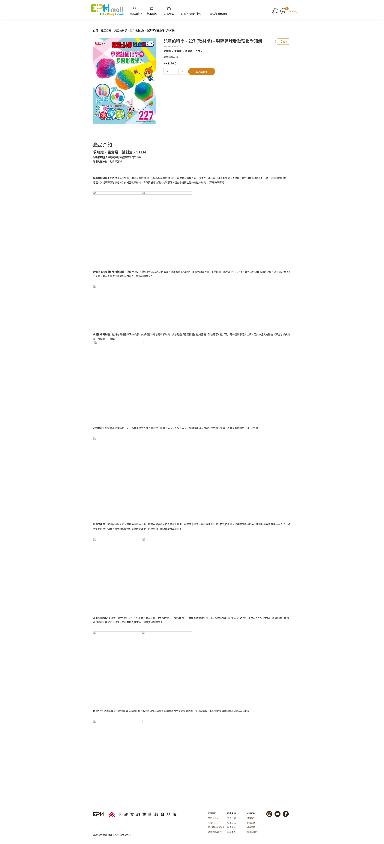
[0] (283, 11)
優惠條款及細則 (215, 831)
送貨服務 (231, 827)
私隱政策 (212, 822)
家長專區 (169, 13)
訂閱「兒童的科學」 (192, 13)
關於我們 (212, 813)
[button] (151, 43)
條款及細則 (252, 831)
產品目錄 (135, 13)
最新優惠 (231, 831)
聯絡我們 (251, 822)
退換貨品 (251, 817)
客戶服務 (251, 813)
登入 (294, 11)
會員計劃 (231, 817)
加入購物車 (202, 71)
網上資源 (152, 13)
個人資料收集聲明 (216, 827)
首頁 (95, 30)
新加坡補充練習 (218, 13)
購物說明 (231, 813)
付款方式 (231, 822)
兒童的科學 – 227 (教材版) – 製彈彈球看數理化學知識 (144, 30)
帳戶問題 (251, 827)
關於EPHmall (214, 817)
